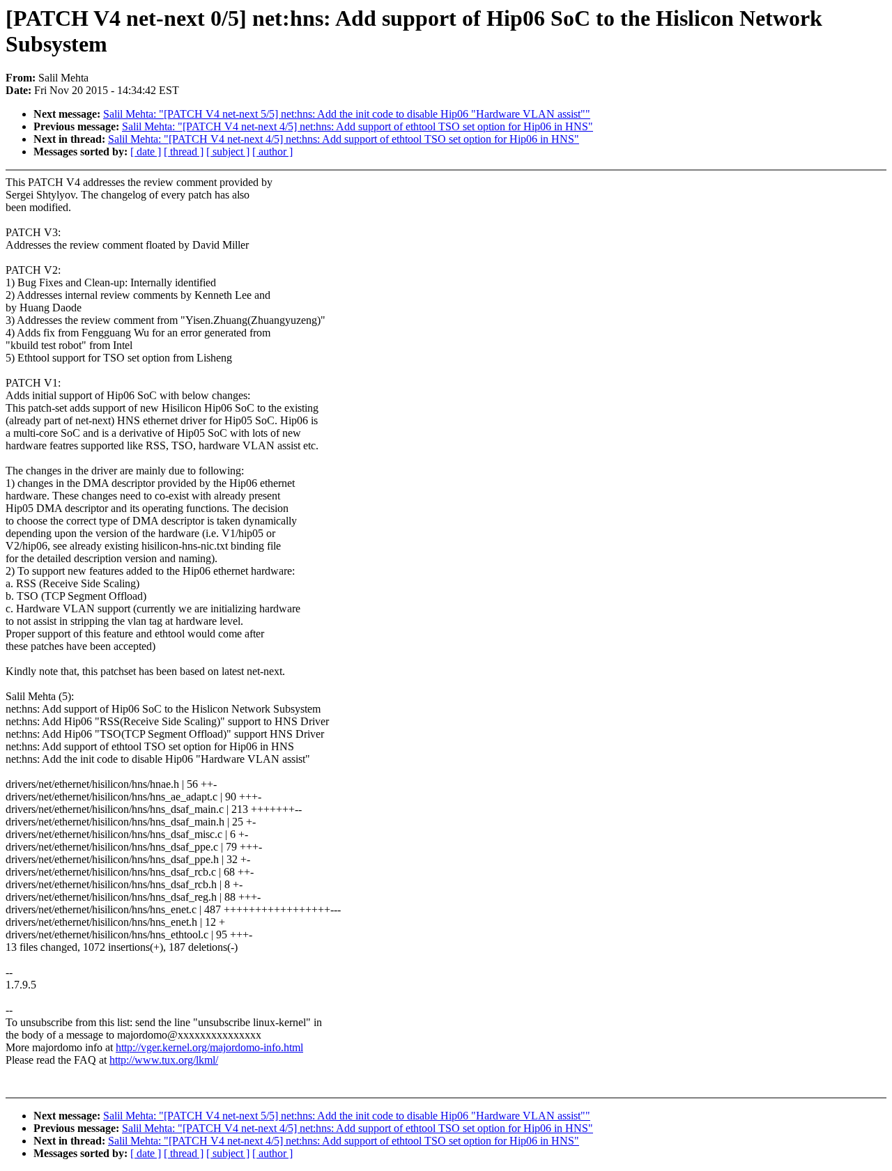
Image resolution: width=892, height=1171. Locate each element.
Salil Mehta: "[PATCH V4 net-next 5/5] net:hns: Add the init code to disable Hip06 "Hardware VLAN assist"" (346, 114)
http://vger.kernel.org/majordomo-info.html (209, 1047)
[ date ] (145, 151)
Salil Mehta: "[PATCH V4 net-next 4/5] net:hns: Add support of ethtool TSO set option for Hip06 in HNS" (357, 126)
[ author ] (272, 151)
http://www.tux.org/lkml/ (163, 1060)
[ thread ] (183, 151)
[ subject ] (227, 151)
